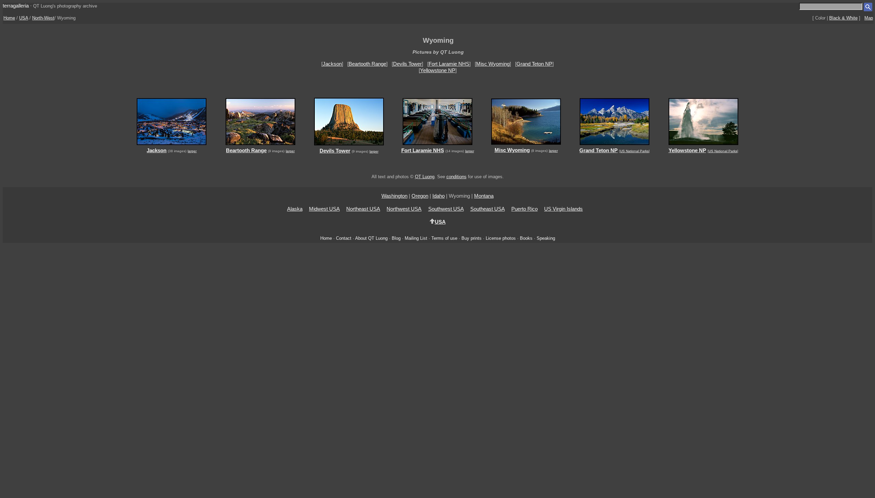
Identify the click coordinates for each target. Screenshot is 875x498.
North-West (43, 18)
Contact (343, 238)
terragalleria (16, 6)
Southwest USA (446, 209)
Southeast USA (487, 209)
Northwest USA (404, 209)
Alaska (294, 209)
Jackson (332, 64)
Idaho (438, 196)
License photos (501, 238)
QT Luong (424, 176)
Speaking (546, 238)
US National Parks (634, 151)
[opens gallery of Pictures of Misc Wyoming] (526, 145)
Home (9, 18)
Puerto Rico (524, 209)
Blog (396, 238)
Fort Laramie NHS (449, 64)
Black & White (843, 18)
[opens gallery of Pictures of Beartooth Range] (260, 146)
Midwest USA (324, 209)
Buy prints (471, 238)
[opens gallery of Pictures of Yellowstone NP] (703, 146)
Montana (484, 196)
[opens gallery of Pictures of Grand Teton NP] (614, 146)
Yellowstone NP (437, 70)
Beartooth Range (367, 64)
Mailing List (416, 238)
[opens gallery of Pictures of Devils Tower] (348, 146)
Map (868, 18)
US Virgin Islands (563, 209)
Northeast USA (363, 209)
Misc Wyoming (493, 64)
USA (23, 18)
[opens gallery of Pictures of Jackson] (171, 146)
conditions (456, 176)
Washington (394, 196)
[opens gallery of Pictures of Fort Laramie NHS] (437, 146)
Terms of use (444, 238)
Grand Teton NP (534, 64)
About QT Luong (371, 238)
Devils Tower (407, 64)
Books (526, 238)
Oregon (420, 196)
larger (192, 151)
